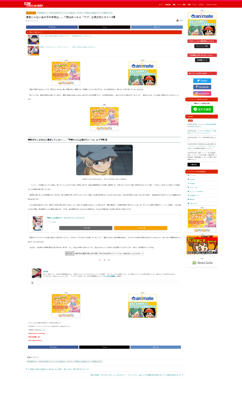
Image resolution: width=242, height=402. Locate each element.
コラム (81, 13)
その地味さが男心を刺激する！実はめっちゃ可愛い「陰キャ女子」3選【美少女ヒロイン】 (58, 369)
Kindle (85, 227)
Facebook (192, 179)
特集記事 (168, 4)
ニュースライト (201, 146)
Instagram (192, 183)
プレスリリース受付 (202, 46)
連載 (174, 4)
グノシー (191, 146)
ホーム (161, 4)
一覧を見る (193, 164)
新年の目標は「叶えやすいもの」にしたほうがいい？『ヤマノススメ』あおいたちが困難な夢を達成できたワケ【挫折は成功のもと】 (135, 375)
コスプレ (201, 4)
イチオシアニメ (31, 12)
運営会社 (192, 199)
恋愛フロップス (108, 13)
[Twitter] (32, 282)
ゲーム (194, 4)
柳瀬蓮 (181, 20)
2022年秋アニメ (43, 13)
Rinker (54, 221)
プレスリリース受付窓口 (196, 191)
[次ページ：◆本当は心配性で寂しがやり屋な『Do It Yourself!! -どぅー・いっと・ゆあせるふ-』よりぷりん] (104, 255)
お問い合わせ (193, 203)
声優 (189, 4)
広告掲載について (202, 60)
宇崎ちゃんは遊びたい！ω (93, 13)
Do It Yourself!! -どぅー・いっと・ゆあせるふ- (63, 13)
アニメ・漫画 (181, 4)
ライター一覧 (193, 187)
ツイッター (193, 175)
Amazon (140, 228)
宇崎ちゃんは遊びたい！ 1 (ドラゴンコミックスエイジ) (65, 218)
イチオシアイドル (211, 4)
